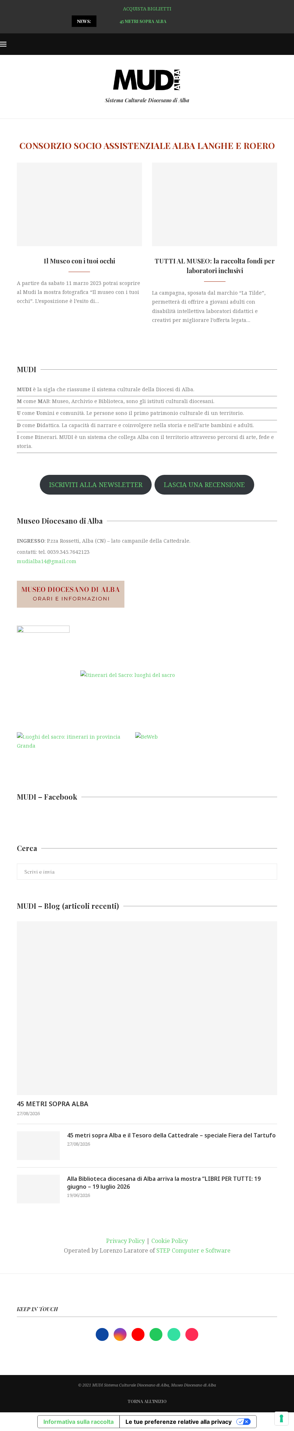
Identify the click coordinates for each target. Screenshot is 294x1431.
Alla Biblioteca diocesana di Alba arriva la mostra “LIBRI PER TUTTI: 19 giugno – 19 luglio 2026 (164, 1183)
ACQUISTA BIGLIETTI (147, 8)
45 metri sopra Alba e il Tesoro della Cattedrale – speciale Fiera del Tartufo (171, 1135)
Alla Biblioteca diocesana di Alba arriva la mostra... (172, 21)
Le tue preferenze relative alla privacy (178, 1421)
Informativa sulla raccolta (78, 1421)
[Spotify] (157, 1334)
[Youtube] (139, 1334)
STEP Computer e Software (193, 1250)
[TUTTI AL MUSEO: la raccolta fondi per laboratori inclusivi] (214, 204)
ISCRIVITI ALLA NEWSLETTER (95, 484)
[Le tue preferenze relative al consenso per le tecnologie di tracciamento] (281, 1418)
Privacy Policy (125, 1241)
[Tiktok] (192, 1334)
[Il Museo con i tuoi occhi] (79, 204)
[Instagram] (121, 1334)
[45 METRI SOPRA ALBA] (147, 1008)
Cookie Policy (169, 1241)
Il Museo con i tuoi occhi (79, 261)
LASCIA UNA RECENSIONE (204, 484)
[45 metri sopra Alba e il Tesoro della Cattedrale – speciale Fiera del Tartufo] (38, 1145)
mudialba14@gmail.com (46, 561)
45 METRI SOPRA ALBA (52, 1103)
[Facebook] (103, 1334)
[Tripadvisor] (175, 1334)
